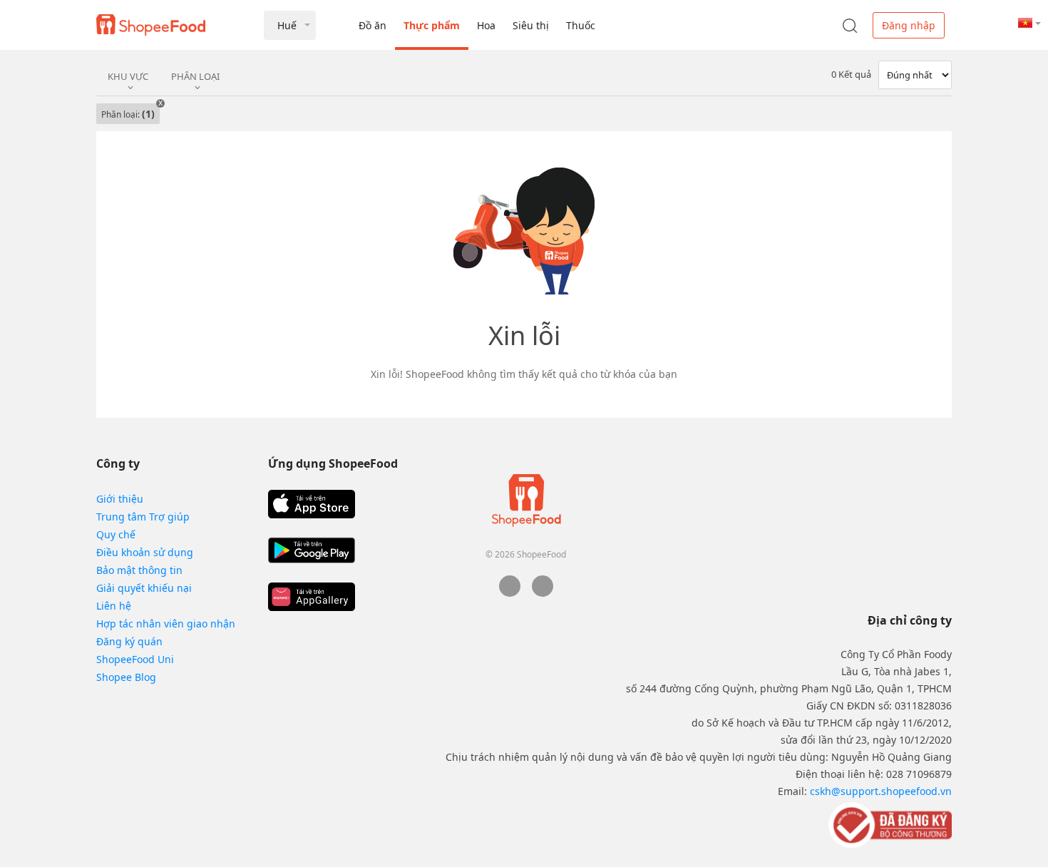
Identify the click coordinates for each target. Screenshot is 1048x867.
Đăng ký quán (129, 641)
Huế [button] (287, 25)
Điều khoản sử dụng (144, 552)
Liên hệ (113, 605)
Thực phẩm (432, 25)
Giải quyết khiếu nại (144, 588)
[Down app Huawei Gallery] (311, 597)
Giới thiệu (119, 499)
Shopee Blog (126, 677)
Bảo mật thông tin (139, 570)
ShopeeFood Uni (135, 659)
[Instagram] (542, 593)
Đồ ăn (372, 25)
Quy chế (115, 534)
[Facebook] (509, 593)
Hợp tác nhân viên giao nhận (165, 623)
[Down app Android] (311, 550)
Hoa (486, 25)
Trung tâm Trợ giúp (143, 516)
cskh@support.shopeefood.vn (881, 791)
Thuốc (580, 25)
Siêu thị (531, 25)
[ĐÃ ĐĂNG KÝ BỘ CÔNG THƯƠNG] (889, 824)
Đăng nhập (908, 25)
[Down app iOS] (311, 504)
